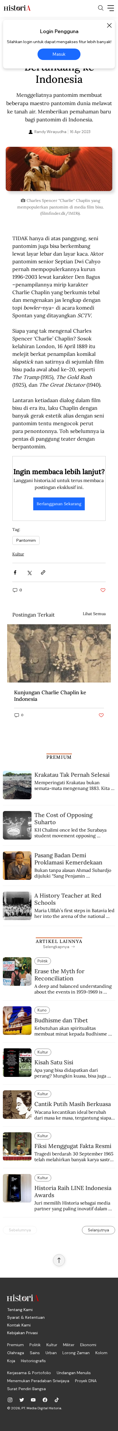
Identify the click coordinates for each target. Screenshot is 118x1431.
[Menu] (111, 8)
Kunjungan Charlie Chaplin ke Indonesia (50, 695)
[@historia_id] (21, 1400)
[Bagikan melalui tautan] (43, 572)
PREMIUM (59, 757)
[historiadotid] (10, 1400)
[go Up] (59, 1260)
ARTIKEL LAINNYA (59, 941)
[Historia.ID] (17, 8)
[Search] (101, 8)
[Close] (109, 25)
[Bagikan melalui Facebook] (15, 572)
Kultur (18, 554)
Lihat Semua (94, 613)
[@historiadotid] (33, 1400)
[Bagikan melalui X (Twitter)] (29, 572)
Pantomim (26, 540)
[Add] (59, 170)
